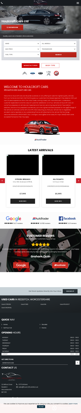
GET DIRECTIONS (7, 359)
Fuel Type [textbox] (9, 54)
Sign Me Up (70, 291)
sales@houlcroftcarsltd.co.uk (28, 387)
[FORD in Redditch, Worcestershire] (33, 73)
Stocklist (44, 324)
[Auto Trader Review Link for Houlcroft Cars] (60, 265)
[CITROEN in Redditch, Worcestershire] (25, 73)
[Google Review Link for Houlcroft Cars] (21, 265)
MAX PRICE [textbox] (9, 49)
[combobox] (22, 43)
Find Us (44, 328)
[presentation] (2, 180)
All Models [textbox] (46, 43)
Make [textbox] (7, 43)
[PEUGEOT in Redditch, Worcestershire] (48, 73)
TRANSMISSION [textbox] (47, 49)
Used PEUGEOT (65, 304)
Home (5, 324)
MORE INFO (22, 201)
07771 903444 (23, 384)
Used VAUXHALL (6, 307)
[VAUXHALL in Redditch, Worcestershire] (56, 73)
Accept (41, 406)
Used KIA (43, 304)
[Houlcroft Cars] (40, 3)
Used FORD (24, 304)
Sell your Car (7, 328)
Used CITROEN (6, 304)
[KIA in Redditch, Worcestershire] (40, 73)
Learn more (73, 404)
